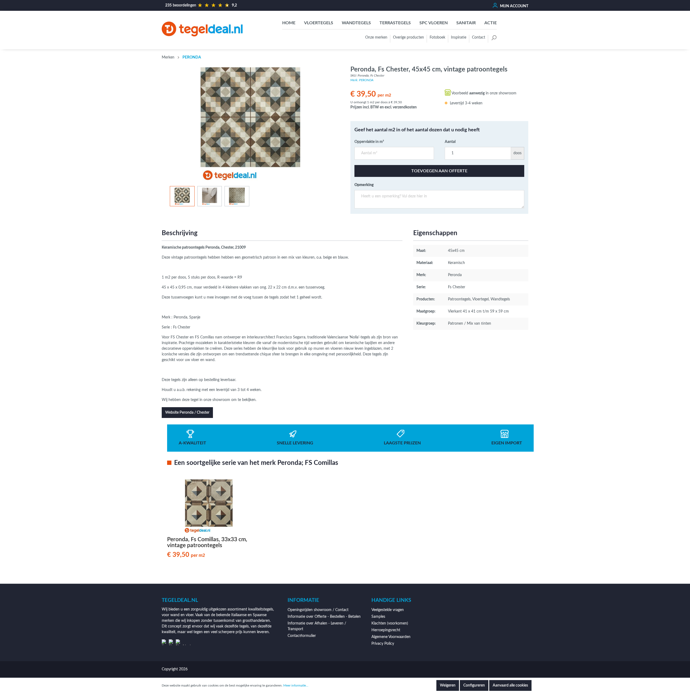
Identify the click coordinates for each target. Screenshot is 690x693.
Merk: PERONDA (362, 80)
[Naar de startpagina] (202, 29)
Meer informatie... (295, 685)
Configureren (474, 685)
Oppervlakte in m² (369, 142)
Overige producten (408, 37)
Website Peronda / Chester (187, 412)
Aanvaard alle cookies (510, 685)
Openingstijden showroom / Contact (318, 610)
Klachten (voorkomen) (389, 623)
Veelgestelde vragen (387, 610)
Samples (378, 617)
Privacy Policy (382, 644)
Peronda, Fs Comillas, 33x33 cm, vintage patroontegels (207, 542)
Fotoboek (437, 37)
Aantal (450, 142)
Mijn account (513, 6)
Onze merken (376, 37)
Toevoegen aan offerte (439, 171)
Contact (478, 37)
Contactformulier (302, 636)
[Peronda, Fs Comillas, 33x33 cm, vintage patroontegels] (208, 506)
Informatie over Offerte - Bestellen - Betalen (324, 617)
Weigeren (448, 685)
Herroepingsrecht (385, 630)
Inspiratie (458, 37)
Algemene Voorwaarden (390, 637)
